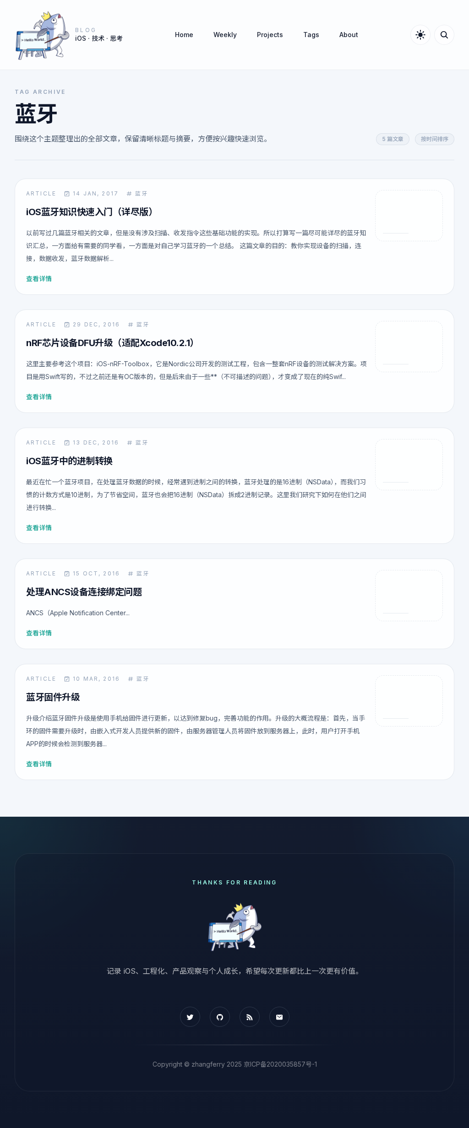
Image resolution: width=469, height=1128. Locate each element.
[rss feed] (250, 1017)
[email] (279, 1017)
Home (184, 34)
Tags (311, 34)
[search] (444, 35)
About (348, 34)
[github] (220, 1017)
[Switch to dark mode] (420, 35)
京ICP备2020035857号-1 (280, 1064)
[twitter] (190, 1017)
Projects (270, 34)
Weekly (225, 34)
